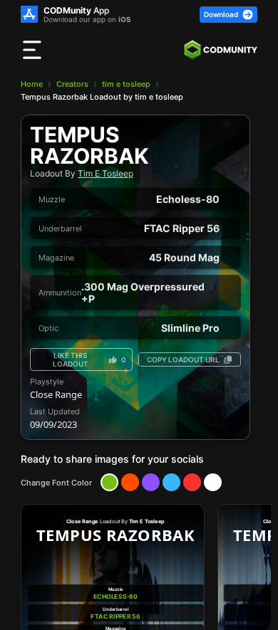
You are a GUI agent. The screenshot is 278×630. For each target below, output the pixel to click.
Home (32, 84)
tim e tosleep (126, 84)
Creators (72, 84)
